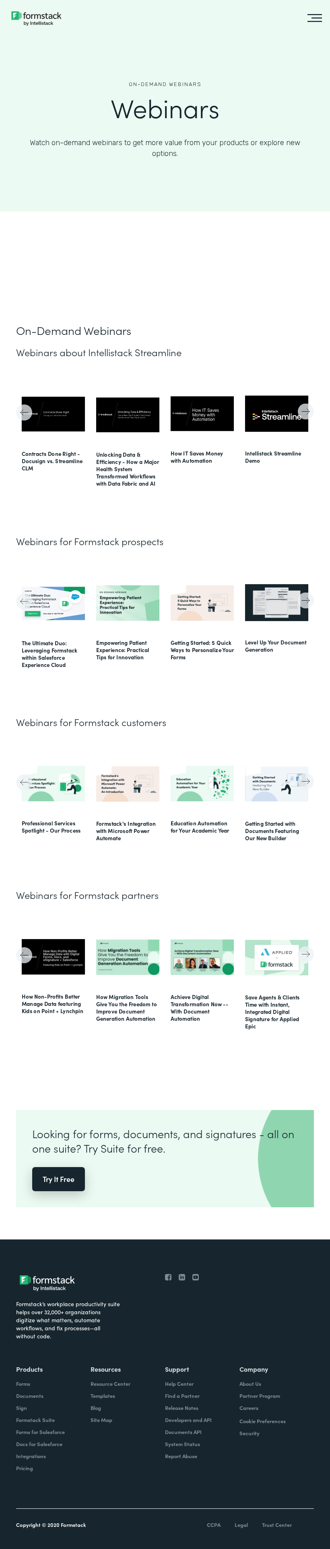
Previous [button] (25, 413)
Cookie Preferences (262, 1421)
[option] (53, 429)
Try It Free (58, 1179)
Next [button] (305, 411)
